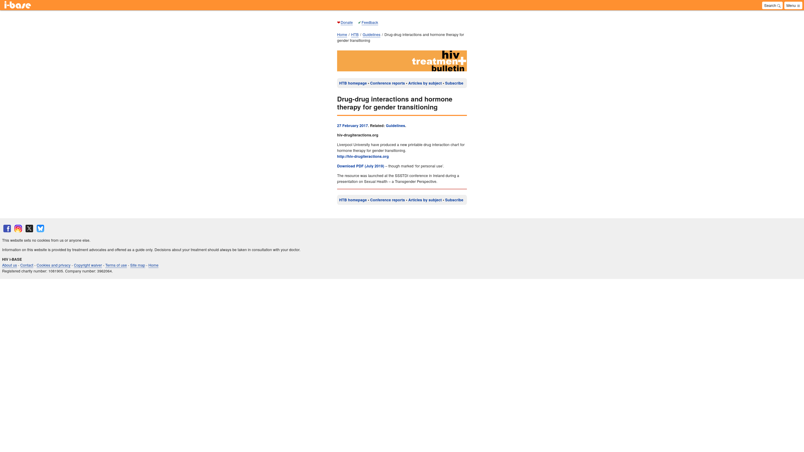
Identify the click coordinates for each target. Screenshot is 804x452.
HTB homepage (353, 83)
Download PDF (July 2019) (360, 165)
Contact (26, 265)
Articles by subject (425, 83)
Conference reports (387, 83)
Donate (347, 22)
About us (9, 265)
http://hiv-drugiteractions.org (363, 156)
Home (342, 34)
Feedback (370, 22)
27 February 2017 (352, 125)
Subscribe (454, 83)
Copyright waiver (88, 265)
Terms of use (116, 265)
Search (770, 5)
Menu (791, 5)
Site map (137, 265)
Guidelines (395, 125)
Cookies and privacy (54, 265)
